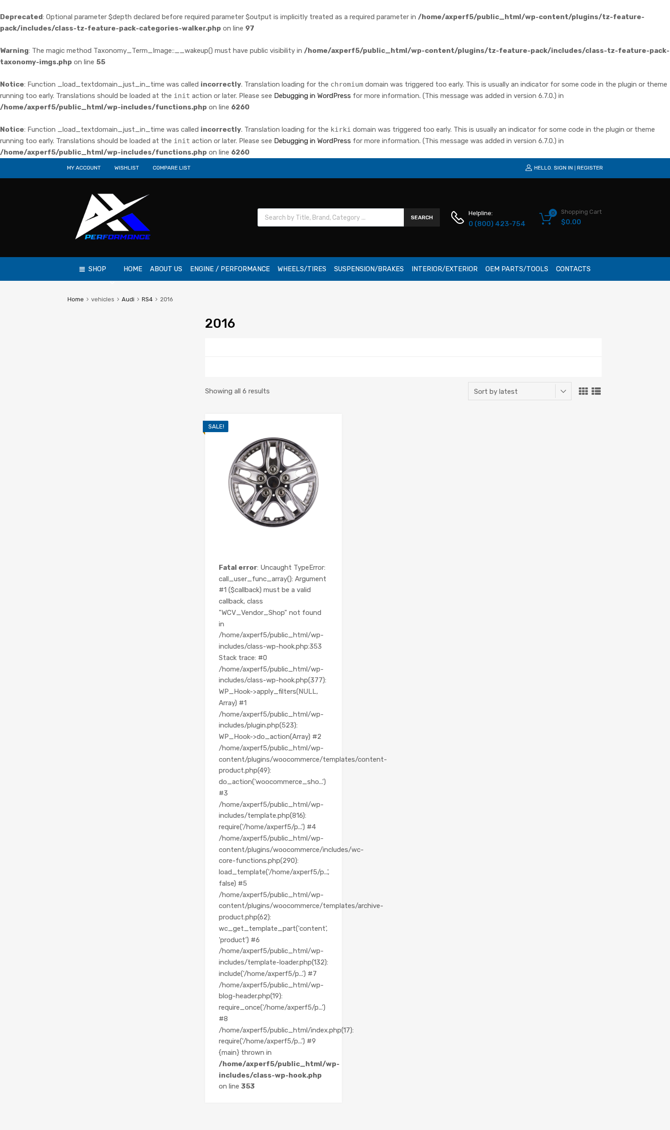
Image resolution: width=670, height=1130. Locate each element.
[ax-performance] (114, 240)
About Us (166, 269)
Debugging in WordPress (312, 96)
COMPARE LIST (172, 168)
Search (422, 217)
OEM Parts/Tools (516, 269)
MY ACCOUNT (84, 168)
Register (590, 168)
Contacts (573, 269)
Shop (97, 269)
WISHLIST (126, 168)
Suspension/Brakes (369, 269)
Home (133, 269)
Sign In (563, 168)
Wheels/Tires (302, 269)
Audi (128, 299)
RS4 (147, 299)
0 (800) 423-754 (491, 224)
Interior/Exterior (445, 269)
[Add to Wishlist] (327, 431)
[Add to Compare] (327, 446)
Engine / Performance (230, 269)
